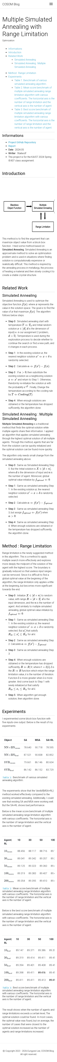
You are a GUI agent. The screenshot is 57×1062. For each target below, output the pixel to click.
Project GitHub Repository (22, 142)
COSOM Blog (11, 4)
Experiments (15, 76)
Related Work (15, 56)
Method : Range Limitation (22, 73)
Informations (15, 48)
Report (12, 146)
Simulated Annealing (25, 59)
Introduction (14, 52)
